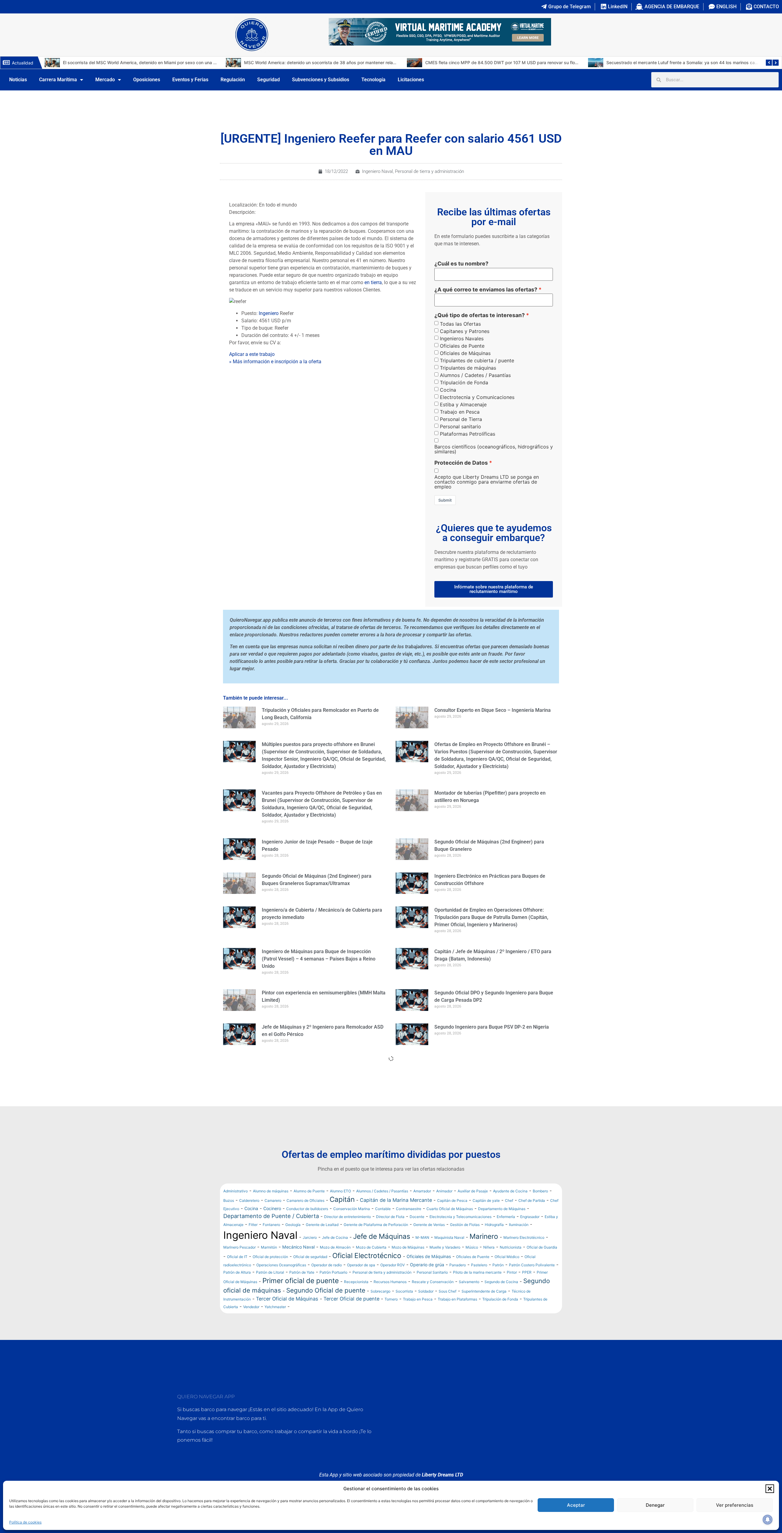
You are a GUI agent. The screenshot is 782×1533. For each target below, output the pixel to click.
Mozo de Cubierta (371, 1247)
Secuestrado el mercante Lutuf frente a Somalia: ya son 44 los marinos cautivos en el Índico (517, 62)
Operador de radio (326, 1265)
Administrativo (235, 1191)
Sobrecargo (380, 1291)
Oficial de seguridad (310, 1256)
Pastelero (479, 1265)
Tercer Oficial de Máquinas (287, 1299)
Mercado (105, 79)
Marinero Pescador (239, 1247)
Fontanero (271, 1224)
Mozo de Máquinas (408, 1247)
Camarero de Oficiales (305, 1200)
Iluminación (518, 1224)
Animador (444, 1191)
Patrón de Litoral (270, 1272)
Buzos (228, 1200)
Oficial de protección (270, 1256)
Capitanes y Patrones (464, 331)
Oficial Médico (507, 1256)
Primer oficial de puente (300, 1280)
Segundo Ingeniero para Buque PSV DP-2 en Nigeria (491, 1027)
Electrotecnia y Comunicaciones (477, 397)
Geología (293, 1224)
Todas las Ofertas (460, 323)
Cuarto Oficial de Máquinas (449, 1208)
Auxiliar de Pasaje (473, 1191)
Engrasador (529, 1216)
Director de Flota (390, 1216)
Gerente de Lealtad (322, 1224)
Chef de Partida (531, 1200)
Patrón (498, 1265)
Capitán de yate (486, 1200)
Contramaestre (408, 1208)
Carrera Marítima (58, 79)
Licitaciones (411, 79)
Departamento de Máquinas (501, 1208)
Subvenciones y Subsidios (320, 79)
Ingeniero (269, 313)
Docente (417, 1216)
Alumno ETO (340, 1191)
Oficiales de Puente (462, 345)
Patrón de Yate (301, 1272)
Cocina (448, 389)
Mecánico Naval (298, 1246)
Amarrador (422, 1191)
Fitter (253, 1224)
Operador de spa (361, 1265)
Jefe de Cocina (335, 1237)
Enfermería (506, 1216)
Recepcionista (356, 1281)
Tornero (391, 1299)
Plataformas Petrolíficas (467, 433)
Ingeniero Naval (377, 171)
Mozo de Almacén (335, 1247)
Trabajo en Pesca (460, 411)
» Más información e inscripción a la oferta (275, 361)
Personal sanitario (460, 426)
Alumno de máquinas (270, 1191)
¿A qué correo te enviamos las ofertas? (485, 289)
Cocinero (272, 1208)
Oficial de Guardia (542, 1247)
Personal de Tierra (461, 419)
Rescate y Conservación (433, 1281)
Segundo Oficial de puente (325, 1290)
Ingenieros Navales (462, 338)
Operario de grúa (427, 1264)
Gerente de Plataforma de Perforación (376, 1224)
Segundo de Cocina (501, 1281)
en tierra (373, 282)
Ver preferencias (734, 1505)
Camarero (273, 1200)
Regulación (233, 79)
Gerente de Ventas (429, 1224)
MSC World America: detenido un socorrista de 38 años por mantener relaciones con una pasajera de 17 (168, 62)
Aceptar (576, 1505)
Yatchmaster (275, 1306)
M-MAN (422, 1237)
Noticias (18, 79)
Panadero (457, 1265)
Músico (472, 1247)
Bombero (540, 1191)
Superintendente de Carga (484, 1291)
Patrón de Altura (237, 1272)
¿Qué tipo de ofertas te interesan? (479, 315)
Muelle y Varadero (444, 1247)
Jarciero (310, 1237)
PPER (527, 1272)
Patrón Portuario (333, 1272)
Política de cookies (25, 1522)
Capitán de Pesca (452, 1200)
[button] (770, 1489)
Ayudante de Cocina (510, 1191)
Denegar (655, 1505)
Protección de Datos (461, 463)
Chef (509, 1200)
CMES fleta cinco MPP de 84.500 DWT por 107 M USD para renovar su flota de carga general (338, 62)
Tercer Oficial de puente (351, 1299)
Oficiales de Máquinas (465, 353)
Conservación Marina (351, 1208)
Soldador (425, 1291)
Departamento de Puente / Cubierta (271, 1216)
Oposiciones (146, 79)
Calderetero (249, 1200)
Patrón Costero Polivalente (532, 1265)
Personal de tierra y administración (429, 171)
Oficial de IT (237, 1256)
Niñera (489, 1247)
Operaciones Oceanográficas (281, 1265)
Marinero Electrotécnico (523, 1237)
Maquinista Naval (449, 1237)
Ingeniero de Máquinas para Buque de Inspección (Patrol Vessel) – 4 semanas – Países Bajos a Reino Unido (318, 959)
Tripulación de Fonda (464, 382)
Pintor (512, 1272)
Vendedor (251, 1306)
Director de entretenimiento (347, 1216)
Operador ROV (392, 1265)
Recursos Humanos (390, 1281)
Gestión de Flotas (465, 1224)
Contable (383, 1208)
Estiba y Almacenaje (463, 404)
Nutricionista (510, 1247)
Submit (445, 500)
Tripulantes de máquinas (468, 367)
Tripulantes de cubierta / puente (477, 360)
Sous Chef (447, 1291)
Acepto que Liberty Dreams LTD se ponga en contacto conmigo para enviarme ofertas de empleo (486, 481)
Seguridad (268, 79)
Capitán (342, 1199)
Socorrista (404, 1291)
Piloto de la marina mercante (477, 1272)
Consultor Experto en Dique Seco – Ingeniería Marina (492, 710)
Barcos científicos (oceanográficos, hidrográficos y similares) (493, 449)
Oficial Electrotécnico (366, 1255)
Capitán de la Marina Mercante (396, 1200)
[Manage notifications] (768, 1519)
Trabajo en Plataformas (457, 1299)
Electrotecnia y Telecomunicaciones (460, 1216)
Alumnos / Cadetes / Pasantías (475, 375)
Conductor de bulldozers (307, 1208)
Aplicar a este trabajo (252, 354)
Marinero (484, 1236)
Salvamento (469, 1281)
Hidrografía (494, 1224)
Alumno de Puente (309, 1191)
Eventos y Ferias (190, 79)
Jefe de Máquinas (381, 1236)
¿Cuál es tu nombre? (461, 263)
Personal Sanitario (432, 1272)
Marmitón (269, 1247)
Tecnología (373, 79)
